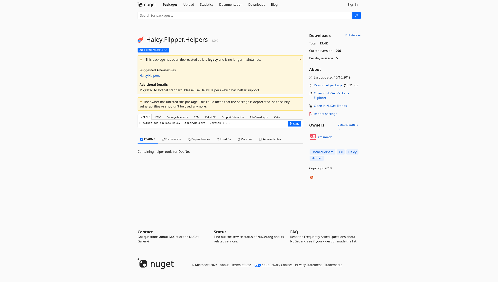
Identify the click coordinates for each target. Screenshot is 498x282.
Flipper (317, 158)
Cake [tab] (277, 117)
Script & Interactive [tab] (233, 117)
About (224, 265)
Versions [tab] (246, 139)
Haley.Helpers (150, 75)
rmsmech (325, 137)
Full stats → (353, 35)
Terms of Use (241, 265)
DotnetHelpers (322, 152)
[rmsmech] (313, 137)
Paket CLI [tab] (210, 117)
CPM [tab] (196, 117)
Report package (325, 114)
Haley (352, 152)
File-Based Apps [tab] (259, 117)
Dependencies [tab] (200, 139)
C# (341, 152)
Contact (145, 231)
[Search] (356, 15)
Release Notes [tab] (271, 139)
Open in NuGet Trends (330, 106)
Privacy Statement (308, 265)
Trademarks (333, 265)
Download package (328, 85)
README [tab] (149, 139)
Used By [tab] (225, 139)
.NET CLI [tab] (144, 117)
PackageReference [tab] (177, 117)
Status (220, 231)
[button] (221, 59)
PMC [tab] (158, 117)
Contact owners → (348, 126)
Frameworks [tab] (173, 139)
